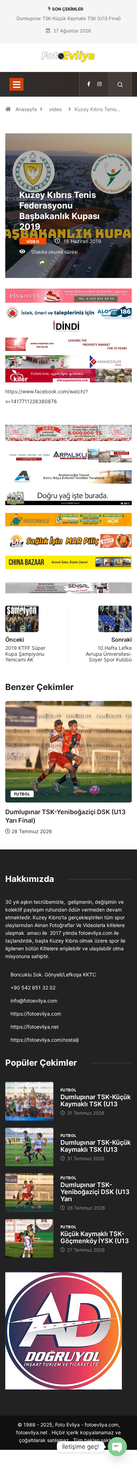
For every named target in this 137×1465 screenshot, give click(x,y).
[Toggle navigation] (16, 84)
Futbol (22, 794)
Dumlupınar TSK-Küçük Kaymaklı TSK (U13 (95, 1100)
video (55, 109)
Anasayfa (26, 109)
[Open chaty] (117, 1446)
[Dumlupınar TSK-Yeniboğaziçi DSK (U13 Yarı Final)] (29, 1192)
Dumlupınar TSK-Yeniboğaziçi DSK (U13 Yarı (95, 1192)
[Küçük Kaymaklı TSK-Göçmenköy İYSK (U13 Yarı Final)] (29, 1238)
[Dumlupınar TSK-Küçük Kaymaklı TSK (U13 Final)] (29, 1101)
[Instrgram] (99, 84)
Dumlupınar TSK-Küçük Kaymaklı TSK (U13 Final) (69, 18)
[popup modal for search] (120, 84)
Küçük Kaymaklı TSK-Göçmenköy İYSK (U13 (94, 1237)
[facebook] (88, 84)
